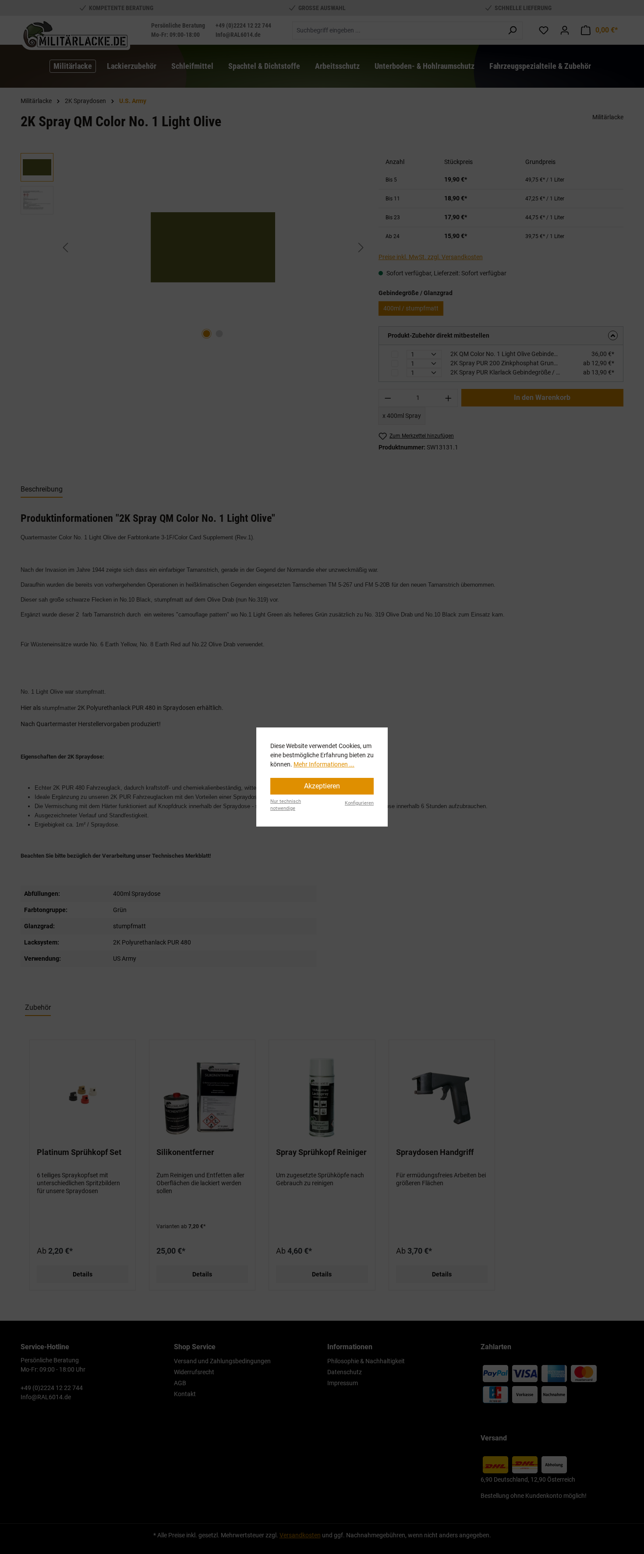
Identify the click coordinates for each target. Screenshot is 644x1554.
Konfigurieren (359, 803)
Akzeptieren (322, 786)
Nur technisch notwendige (285, 805)
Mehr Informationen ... (324, 764)
